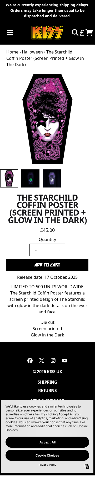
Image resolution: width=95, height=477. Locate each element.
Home (12, 52)
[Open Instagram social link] (53, 360)
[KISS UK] (47, 32)
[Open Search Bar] (74, 32)
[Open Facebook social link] (30, 360)
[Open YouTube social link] (65, 360)
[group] (9, 178)
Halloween (32, 52)
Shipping (47, 382)
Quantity (47, 239)
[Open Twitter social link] (41, 360)
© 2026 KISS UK (47, 371)
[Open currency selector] (82, 32)
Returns (47, 390)
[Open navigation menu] (10, 32)
